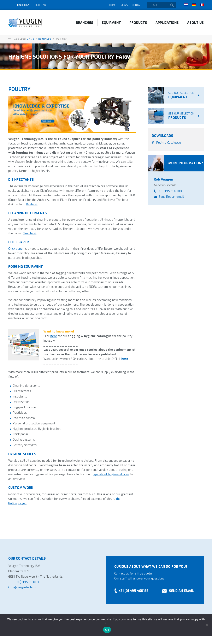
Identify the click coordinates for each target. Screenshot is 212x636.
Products (138, 22)
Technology (21, 5)
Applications (167, 22)
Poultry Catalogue (168, 143)
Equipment (111, 22)
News (124, 5)
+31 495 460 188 (170, 191)
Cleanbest (29, 233)
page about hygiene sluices (110, 474)
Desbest (31, 204)
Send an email (181, 591)
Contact (137, 5)
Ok (107, 629)
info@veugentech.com (23, 587)
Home (112, 5)
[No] (207, 625)
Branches (84, 22)
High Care (41, 5)
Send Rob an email (171, 197)
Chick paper (16, 249)
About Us (195, 22)
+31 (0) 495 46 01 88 (26, 582)
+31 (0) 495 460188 (133, 591)
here (53, 336)
